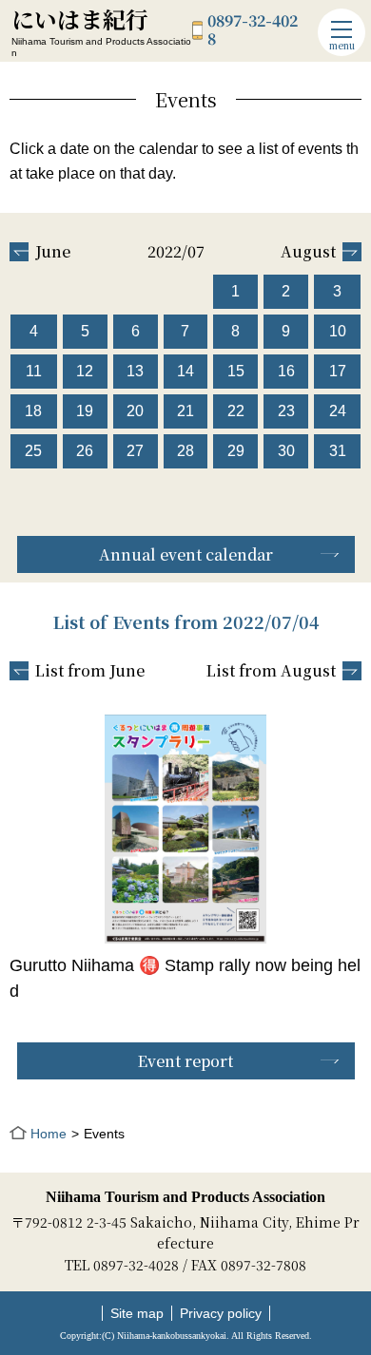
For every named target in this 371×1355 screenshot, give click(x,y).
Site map (137, 1313)
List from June (90, 670)
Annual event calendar (186, 554)
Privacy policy (221, 1313)
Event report (185, 1061)
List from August (271, 670)
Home (48, 1133)
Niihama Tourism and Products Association (185, 1197)
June (52, 251)
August (308, 251)
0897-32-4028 (252, 30)
